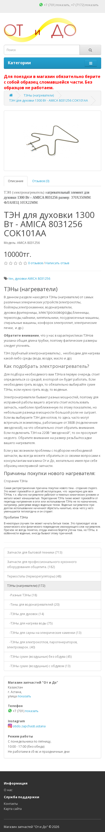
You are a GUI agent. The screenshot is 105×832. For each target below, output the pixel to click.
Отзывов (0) (40, 181)
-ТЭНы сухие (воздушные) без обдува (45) (39, 656)
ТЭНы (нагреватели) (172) (26, 586)
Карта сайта (13, 809)
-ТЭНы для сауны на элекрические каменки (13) (44, 633)
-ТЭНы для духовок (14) (25, 614)
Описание (15, 181)
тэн (10, 278)
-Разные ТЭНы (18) (22, 595)
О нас (8, 790)
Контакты (11, 804)
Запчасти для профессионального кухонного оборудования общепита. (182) (42, 564)
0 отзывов (35, 263)
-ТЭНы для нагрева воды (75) (29, 623)
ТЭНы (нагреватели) (39, 95)
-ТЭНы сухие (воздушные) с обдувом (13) (38, 666)
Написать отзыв (57, 263)
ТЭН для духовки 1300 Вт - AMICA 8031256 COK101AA (48, 100)
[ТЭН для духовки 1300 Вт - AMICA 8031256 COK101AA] (52, 141)
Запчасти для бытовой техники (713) (34, 552)
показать (63, 5)
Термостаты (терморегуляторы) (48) (34, 576)
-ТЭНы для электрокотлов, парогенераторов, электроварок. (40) (42, 644)
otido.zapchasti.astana (29, 726)
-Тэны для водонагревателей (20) (33, 604)
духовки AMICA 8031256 (32, 278)
